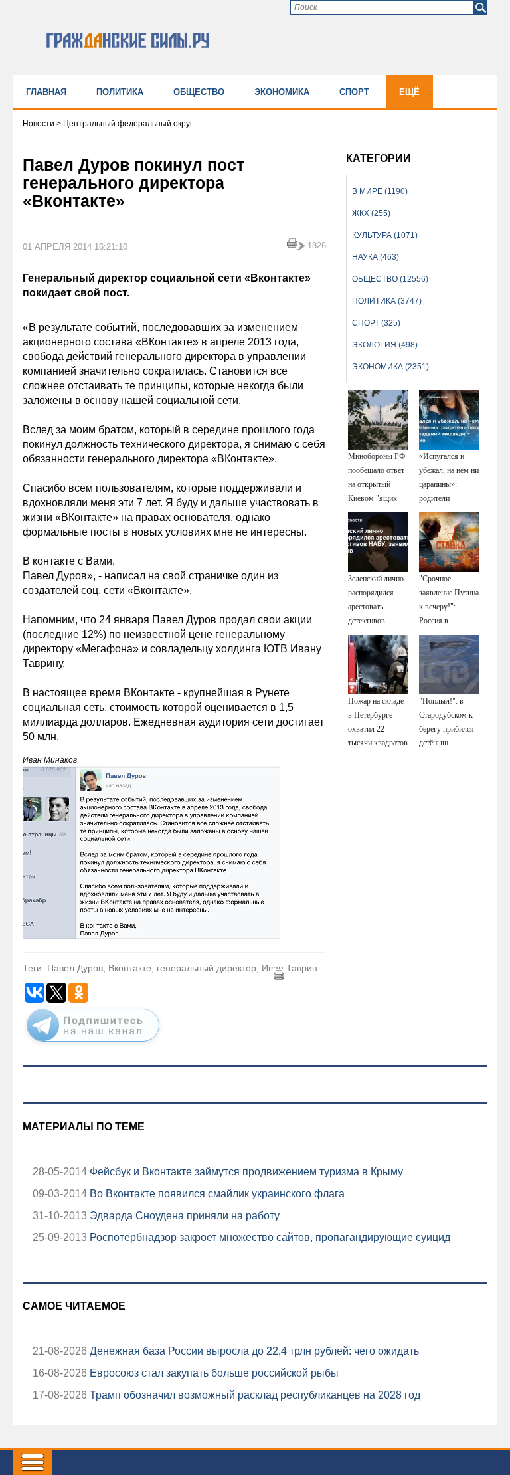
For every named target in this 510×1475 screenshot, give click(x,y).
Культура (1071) (385, 235)
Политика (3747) (387, 301)
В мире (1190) (380, 191)
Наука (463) (375, 257)
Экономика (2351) (390, 366)
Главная (46, 92)
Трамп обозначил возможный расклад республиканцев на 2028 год (253, 1395)
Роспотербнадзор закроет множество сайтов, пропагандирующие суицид (268, 1237)
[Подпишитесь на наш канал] (93, 1044)
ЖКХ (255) (371, 213)
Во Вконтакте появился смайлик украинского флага (216, 1193)
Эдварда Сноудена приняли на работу (183, 1215)
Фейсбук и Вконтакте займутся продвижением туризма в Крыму (245, 1171)
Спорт (354, 92)
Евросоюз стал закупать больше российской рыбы (213, 1373)
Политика (119, 92)
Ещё (409, 92)
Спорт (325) (376, 323)
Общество (198, 92)
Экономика (281, 92)
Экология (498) (385, 344)
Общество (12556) (390, 279)
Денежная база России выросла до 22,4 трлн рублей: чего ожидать (253, 1351)
